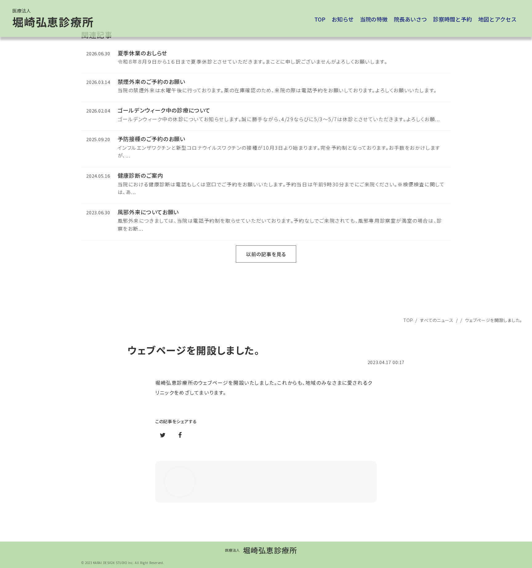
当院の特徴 (374, 19)
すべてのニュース (436, 320)
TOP (408, 320)
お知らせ (343, 19)
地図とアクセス (497, 19)
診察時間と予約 (452, 19)
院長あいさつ (410, 19)
